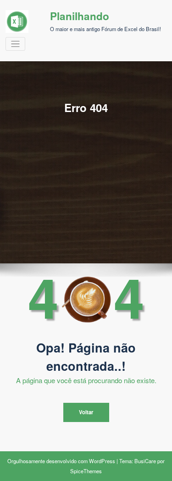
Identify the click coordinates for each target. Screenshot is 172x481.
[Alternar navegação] (15, 44)
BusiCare (145, 461)
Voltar (86, 412)
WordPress (102, 461)
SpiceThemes (86, 471)
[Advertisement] (86, 168)
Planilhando (79, 16)
